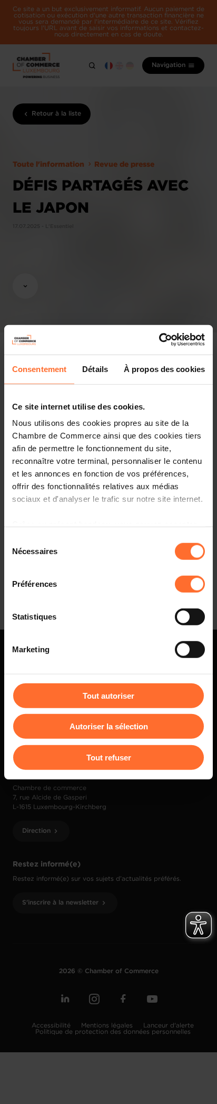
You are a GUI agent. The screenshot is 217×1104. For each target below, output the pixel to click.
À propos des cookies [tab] (164, 368)
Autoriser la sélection (109, 726)
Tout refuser (108, 757)
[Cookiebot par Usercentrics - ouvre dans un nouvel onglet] (159, 340)
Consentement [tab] (39, 368)
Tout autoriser (108, 695)
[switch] (190, 583)
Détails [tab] (95, 368)
